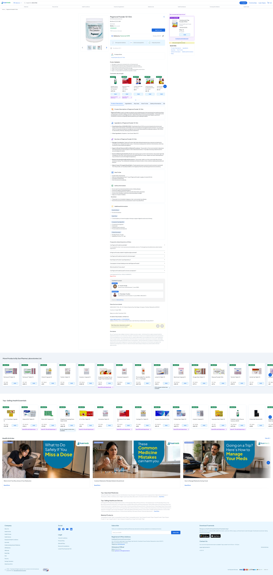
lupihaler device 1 (116, 506)
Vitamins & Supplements (119, 6)
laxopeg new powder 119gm (107, 517)
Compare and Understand (181, 38)
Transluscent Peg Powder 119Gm (184, 20)
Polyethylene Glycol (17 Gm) (118, 57)
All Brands (7, 550)
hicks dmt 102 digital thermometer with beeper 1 (112, 509)
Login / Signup (262, 2)
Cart (271, 2)
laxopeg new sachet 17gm (135, 517)
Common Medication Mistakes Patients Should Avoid (109, 481)
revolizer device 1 (151, 506)
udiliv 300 (108, 495)
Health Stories (8, 534)
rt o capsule (149, 495)
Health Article (8, 531)
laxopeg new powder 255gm (122, 517)
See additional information (20, 570)
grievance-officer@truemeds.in (122, 550)
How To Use (144, 103)
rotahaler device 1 (150, 502)
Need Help (7, 553)
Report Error (113, 276)
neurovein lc (136, 496)
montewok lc (104, 496)
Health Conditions (86, 6)
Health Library (8, 537)
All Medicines (7, 547)
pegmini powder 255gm (148, 517)
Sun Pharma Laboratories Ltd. (116, 18)
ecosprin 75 (134, 495)
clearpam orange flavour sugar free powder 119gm (132, 519)
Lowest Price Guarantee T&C (65, 548)
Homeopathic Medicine (215, 6)
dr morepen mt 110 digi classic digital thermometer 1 (113, 502)
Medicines (26, 6)
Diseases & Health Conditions (11, 539)
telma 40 (103, 495)
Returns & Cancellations (63, 546)
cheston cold (119, 495)
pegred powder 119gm (159, 517)
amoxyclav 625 (141, 495)
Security (7, 558)
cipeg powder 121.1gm (114, 519)
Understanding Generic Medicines (12, 545)
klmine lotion (115, 496)
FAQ (6, 555)
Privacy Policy (61, 540)
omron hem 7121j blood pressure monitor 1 (153, 509)
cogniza (113, 495)
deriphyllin (155, 496)
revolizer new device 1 (147, 511)
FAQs (172, 53)
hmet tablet (155, 495)
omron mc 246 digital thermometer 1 (110, 507)
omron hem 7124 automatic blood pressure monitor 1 (133, 506)
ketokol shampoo (163, 495)
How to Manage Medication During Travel (196, 481)
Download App (253, 2)
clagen (121, 496)
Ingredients (128, 103)
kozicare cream (143, 496)
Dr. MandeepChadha (124, 294)
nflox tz (110, 496)
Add (115, 94)
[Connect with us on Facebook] (63, 529)
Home (3, 9)
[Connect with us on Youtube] (67, 529)
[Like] (158, 326)
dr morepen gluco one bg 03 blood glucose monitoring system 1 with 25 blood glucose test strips (141, 504)
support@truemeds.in (115, 319)
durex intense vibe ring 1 (126, 511)
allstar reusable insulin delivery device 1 (134, 509)
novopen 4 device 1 (137, 511)
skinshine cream (127, 495)
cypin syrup (126, 496)
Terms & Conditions (62, 538)
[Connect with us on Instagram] (59, 529)
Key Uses (136, 103)
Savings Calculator (9, 561)
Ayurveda (7, 542)
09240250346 (125, 319)
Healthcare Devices (182, 6)
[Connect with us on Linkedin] (71, 529)
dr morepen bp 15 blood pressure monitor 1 (130, 507)
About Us (7, 528)
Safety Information (155, 103)
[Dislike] (162, 326)
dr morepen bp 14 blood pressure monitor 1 (136, 502)
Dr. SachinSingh (122, 285)
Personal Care (55, 6)
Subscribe (176, 532)
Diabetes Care (151, 6)
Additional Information (187, 51)
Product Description (117, 103)
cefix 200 (150, 496)
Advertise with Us (9, 564)
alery (131, 496)
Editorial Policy (120, 299)
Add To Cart (158, 30)
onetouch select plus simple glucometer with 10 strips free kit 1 (156, 507)
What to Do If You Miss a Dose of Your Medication (17, 481)
